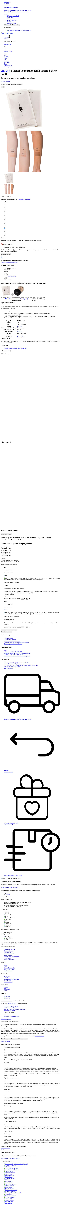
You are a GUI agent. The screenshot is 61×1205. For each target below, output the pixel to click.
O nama (6, 987)
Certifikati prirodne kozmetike (11, 979)
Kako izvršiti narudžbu (9, 949)
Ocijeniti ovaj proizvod (6, 534)
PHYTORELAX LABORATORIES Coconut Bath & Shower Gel (21, 665)
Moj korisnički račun (9, 959)
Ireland (10, 1194)
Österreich (13, 1165)
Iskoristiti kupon (8, 970)
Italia (9, 1167)
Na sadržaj (6, 3)
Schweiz (12, 1185)
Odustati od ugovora (6, 1019)
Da (22, 598)
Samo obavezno (11, 1038)
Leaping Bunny (21, 336)
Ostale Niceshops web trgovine (11, 1016)
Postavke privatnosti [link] (9, 1012)
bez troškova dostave (24, 199)
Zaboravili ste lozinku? (9, 968)
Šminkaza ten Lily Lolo (10, 639)
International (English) (22, 1164)
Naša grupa (7, 989)
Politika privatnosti (5, 1041)
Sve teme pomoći (11, 23)
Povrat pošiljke (7, 952)
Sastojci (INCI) (6, 338)
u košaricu (6, 5)
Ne (27, 598)
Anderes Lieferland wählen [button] (7, 1161)
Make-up (19, 331)
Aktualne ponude (8, 982)
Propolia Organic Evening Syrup (12, 663)
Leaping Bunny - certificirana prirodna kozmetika (16, 642)
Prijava (5, 38)
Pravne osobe (7, 958)
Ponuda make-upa (8, 638)
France (10, 1174)
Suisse (10, 1187)
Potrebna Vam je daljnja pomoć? (12, 956)
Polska (10, 1180)
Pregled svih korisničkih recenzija (9, 564)
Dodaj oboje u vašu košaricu (7, 302)
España (11, 1171)
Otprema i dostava (8, 951)
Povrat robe (10, 17)
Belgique (12, 1197)
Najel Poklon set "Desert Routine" (12, 666)
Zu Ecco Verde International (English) (10, 1158)
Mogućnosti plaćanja (12, 20)
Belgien (11, 1201)
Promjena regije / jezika (18, 1000)
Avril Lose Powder (8, 668)
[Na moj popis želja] (1, 256)
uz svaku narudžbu (16, 11)
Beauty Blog (7, 976)
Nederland (13, 1195)
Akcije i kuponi (8, 955)
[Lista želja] (5, 46)
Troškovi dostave (11, 18)
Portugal (12, 1200)
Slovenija (12, 1172)
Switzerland (14, 1190)
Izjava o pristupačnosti (9, 1010)
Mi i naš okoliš (7, 980)
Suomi (10, 1182)
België (10, 1198)
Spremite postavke (5, 1146)
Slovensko (13, 1191)
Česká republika (18, 1193)
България (12, 1184)
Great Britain (15, 1169)
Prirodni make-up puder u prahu (12, 641)
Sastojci (6, 977)
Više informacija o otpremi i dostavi (9, 262)
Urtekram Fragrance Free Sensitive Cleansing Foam (17, 656)
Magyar (11, 1181)
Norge (10, 1203)
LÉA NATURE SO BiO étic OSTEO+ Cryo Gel (16, 662)
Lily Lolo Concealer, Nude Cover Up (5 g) (16, 299)
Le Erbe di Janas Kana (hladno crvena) (13, 654)
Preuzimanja (5, 345)
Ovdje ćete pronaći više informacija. (10, 887)
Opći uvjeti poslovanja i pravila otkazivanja (14, 1009)
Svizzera (12, 1188)
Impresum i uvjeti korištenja (11, 1006)
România (12, 1175)
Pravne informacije (6, 350)
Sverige (11, 1177)
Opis (3, 304)
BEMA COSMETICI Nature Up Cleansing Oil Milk (17, 653)
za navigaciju (7, 2)
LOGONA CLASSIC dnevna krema (13, 651)
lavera (5, 650)
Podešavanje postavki (22, 1038)
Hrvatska (12, 1178)
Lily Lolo (6, 70)
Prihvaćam (3, 1038)
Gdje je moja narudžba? (13, 16)
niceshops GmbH (12, 1003)
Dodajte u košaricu (5, 254)
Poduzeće (6, 1014)
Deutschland (15, 1168)
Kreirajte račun (7, 44)
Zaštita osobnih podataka (10, 1007)
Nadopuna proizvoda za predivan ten (13, 644)
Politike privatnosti (39, 1036)
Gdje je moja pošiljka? (9, 969)
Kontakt (9, 21)
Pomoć (5, 14)
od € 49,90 (17, 10)
